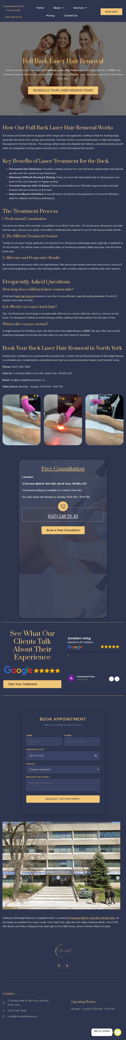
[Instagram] (58, 965)
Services (78, 7)
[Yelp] (67, 965)
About (56, 7)
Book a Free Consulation (63, 530)
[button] (58, 8)
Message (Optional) (38, 777)
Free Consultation (63, 468)
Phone (68, 735)
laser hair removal (25, 296)
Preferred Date (35, 749)
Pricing (50, 15)
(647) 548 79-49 (13, 17)
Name (29, 735)
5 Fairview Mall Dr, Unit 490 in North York (91, 917)
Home (40, 7)
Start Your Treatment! (22, 684)
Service (30, 764)
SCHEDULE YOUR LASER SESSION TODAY (63, 90)
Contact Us (70, 15)
